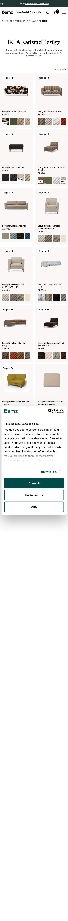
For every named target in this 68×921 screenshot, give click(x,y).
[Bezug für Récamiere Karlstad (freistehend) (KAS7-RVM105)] (41, 355)
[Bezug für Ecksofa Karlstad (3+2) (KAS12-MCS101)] (20, 355)
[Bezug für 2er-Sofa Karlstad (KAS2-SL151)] (48, 121)
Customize (32, 494)
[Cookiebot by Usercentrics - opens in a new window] (48, 411)
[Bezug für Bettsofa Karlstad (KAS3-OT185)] (28, 236)
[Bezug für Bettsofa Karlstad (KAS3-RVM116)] (20, 236)
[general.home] (7, 12)
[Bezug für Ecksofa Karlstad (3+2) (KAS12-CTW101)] (5, 355)
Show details (48, 471)
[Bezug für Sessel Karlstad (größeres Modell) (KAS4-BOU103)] (20, 297)
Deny (34, 506)
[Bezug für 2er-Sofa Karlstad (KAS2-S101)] (56, 121)
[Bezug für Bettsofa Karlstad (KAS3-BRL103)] (5, 236)
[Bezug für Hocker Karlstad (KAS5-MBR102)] (28, 177)
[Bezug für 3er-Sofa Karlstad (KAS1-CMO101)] (28, 121)
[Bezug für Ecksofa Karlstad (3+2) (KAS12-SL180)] (13, 355)
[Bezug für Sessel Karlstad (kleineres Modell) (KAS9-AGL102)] (48, 238)
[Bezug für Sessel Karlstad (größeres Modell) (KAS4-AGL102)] (13, 297)
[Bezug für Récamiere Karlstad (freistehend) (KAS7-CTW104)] (56, 355)
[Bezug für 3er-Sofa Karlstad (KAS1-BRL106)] (13, 121)
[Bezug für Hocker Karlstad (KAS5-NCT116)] (13, 177)
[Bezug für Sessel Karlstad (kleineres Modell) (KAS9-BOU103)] (56, 238)
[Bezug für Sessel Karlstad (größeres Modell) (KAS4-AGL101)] (5, 297)
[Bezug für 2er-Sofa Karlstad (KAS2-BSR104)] (41, 121)
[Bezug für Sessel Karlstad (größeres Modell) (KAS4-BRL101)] (28, 297)
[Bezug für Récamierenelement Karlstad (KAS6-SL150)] (56, 180)
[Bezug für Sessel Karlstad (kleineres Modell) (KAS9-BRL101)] (64, 238)
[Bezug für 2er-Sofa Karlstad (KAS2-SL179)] (64, 121)
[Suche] (48, 12)
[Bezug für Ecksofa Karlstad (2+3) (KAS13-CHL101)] (41, 297)
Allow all (34, 483)
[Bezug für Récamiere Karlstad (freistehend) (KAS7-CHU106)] (64, 355)
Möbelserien (21, 20)
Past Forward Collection (36, 3)
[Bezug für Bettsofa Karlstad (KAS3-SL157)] (13, 236)
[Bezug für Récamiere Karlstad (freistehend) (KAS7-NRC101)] (48, 355)
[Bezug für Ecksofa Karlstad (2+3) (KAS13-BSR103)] (48, 297)
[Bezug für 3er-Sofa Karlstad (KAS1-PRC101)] (20, 121)
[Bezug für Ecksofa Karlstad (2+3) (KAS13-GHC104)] (64, 297)
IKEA (33, 20)
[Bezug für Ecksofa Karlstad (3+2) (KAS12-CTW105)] (28, 355)
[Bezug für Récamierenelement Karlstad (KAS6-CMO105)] (48, 180)
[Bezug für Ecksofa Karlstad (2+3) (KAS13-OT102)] (56, 297)
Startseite (7, 20)
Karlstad (43, 20)
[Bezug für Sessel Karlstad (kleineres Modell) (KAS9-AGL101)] (41, 238)
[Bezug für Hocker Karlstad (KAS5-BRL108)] (5, 177)
